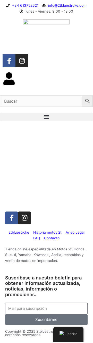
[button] (46, 117)
